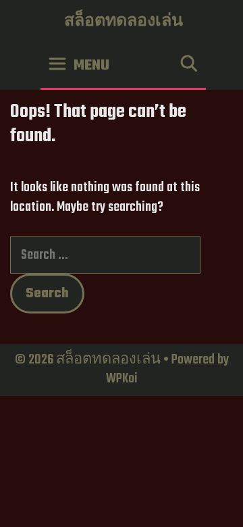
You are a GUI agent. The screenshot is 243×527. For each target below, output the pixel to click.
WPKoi (122, 378)
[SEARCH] (188, 66)
